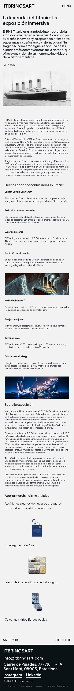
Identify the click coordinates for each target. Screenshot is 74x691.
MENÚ (66, 6)
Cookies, (39, 686)
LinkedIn (33, 674)
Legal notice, (10, 686)
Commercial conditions (57, 686)
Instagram (13, 674)
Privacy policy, (25, 686)
